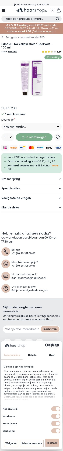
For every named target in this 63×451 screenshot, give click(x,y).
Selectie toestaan (31, 443)
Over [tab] (52, 355)
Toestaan (52, 442)
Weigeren (11, 443)
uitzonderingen (43, 31)
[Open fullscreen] (31, 78)
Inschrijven (50, 329)
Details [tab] (32, 355)
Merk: (9, 51)
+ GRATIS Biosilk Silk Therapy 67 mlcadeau (32, 30)
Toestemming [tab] (12, 355)
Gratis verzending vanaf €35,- (33, 3)
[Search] (57, 19)
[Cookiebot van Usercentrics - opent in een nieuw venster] (44, 346)
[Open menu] (3, 10)
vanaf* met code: (31, 25)
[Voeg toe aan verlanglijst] (58, 137)
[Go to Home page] (31, 10)
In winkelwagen (36, 137)
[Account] (52, 10)
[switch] (55, 416)
